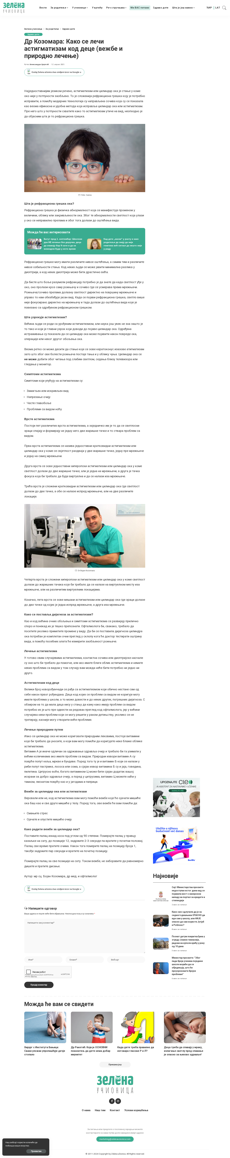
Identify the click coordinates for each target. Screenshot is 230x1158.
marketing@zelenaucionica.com (115, 1139)
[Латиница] (218, 8)
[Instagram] (118, 1101)
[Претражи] (224, 8)
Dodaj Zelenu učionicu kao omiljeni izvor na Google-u (56, 72)
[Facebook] (112, 1101)
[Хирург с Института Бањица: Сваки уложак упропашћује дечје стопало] (45, 1027)
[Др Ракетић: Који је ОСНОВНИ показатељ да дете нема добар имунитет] (92, 1027)
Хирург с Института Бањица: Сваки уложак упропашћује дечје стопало (44, 1051)
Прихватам (36, 1151)
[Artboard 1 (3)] (176, 797)
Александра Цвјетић (39, 64)
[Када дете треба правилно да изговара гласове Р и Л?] (138, 1027)
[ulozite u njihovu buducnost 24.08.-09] (176, 844)
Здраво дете (33, 34)
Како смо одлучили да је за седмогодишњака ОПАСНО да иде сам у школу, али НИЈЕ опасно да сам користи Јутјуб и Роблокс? (188, 918)
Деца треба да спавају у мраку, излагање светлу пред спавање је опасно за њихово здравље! (183, 1051)
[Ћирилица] (209, 8)
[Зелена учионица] (13, 7)
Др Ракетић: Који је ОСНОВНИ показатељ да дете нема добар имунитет (90, 1051)
